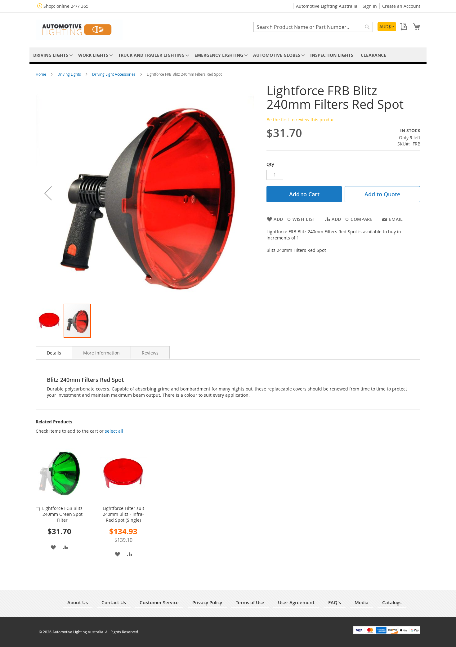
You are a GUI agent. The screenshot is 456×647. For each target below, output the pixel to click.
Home (41, 74)
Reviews (150, 353)
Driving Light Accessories (114, 74)
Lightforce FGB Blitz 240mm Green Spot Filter (62, 514)
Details (54, 353)
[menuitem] (51, 55)
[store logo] (79, 30)
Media (362, 602)
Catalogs (391, 602)
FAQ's (334, 602)
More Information (101, 353)
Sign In (370, 6)
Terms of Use (250, 602)
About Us (77, 602)
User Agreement (296, 602)
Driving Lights (69, 74)
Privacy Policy (207, 602)
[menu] (228, 55)
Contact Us (113, 602)
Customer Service (159, 602)
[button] (387, 26)
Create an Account (401, 6)
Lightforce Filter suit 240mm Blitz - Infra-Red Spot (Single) (123, 514)
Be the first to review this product (301, 120)
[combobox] (313, 27)
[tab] (54, 352)
